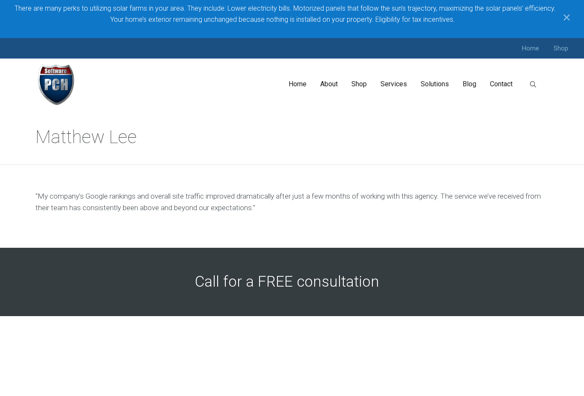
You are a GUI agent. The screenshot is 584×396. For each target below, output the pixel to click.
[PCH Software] (56, 84)
